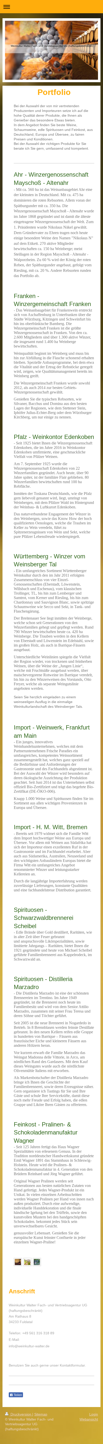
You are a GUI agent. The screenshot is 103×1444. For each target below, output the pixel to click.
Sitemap (40, 1414)
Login (93, 1414)
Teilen (17, 1395)
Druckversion (21, 1414)
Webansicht (89, 1419)
